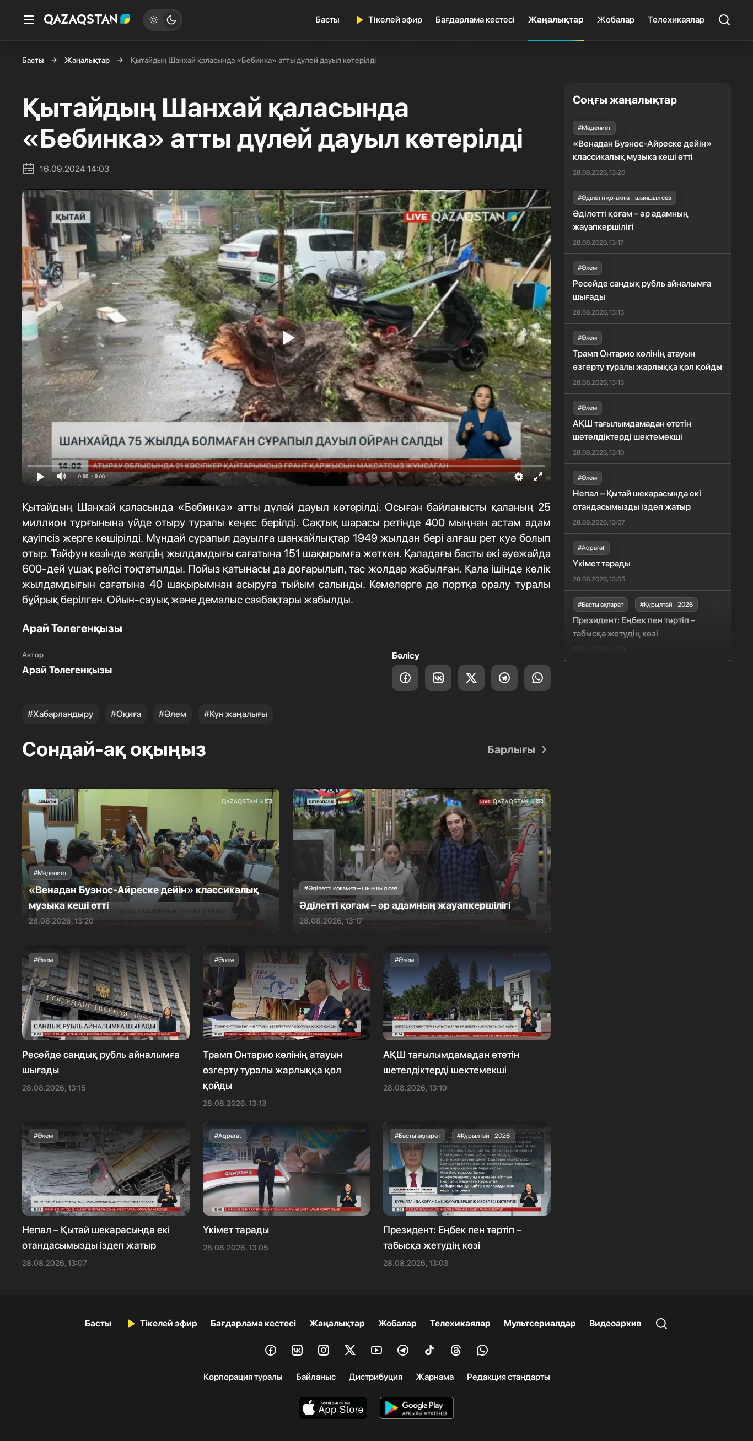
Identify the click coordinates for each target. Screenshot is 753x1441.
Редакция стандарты (508, 1377)
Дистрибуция (375, 1377)
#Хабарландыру (60, 714)
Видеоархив (615, 1323)
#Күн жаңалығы (235, 714)
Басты (327, 19)
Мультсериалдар (540, 1323)
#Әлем (172, 714)
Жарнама (435, 1377)
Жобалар (615, 19)
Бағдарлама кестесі (475, 19)
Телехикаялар (676, 19)
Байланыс (316, 1377)
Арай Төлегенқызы (67, 670)
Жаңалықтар (556, 19)
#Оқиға (126, 714)
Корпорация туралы (243, 1377)
